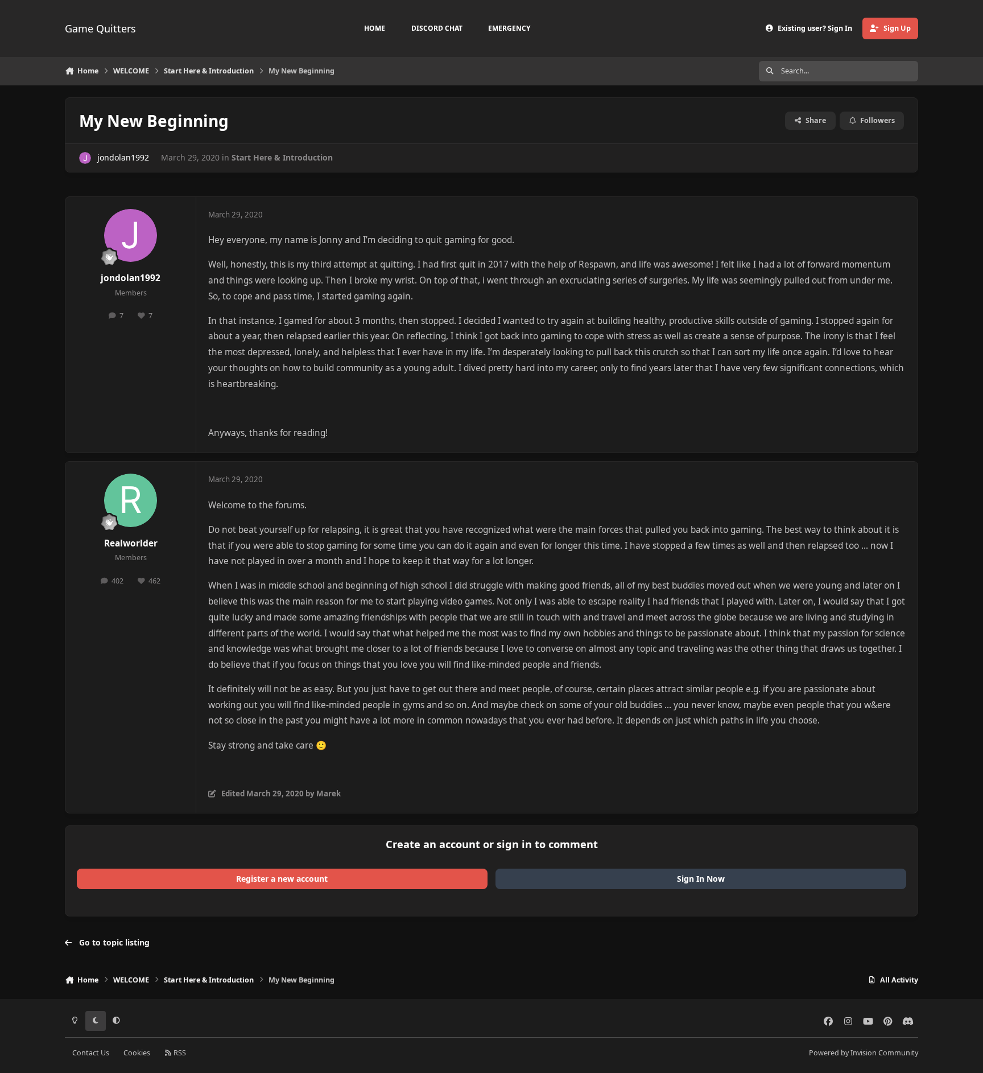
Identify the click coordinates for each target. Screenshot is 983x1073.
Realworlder (131, 543)
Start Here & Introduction (282, 157)
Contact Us (90, 1053)
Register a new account (282, 878)
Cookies (136, 1053)
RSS (179, 1053)
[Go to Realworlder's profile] (131, 500)
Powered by (863, 1053)
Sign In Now (701, 878)
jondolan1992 (123, 157)
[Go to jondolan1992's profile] (85, 158)
